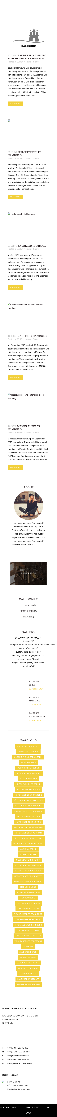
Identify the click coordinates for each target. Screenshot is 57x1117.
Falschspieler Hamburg (28, 773)
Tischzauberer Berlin (28, 903)
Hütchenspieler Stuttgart (28, 838)
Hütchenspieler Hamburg (28, 806)
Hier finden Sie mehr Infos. (19, 1089)
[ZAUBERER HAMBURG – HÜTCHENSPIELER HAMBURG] (28, 36)
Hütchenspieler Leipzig (28, 822)
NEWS (29, 1113)
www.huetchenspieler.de (18, 1059)
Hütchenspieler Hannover (28, 811)
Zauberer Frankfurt (28, 963)
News (28, 62)
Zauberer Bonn (28, 957)
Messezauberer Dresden (28, 865)
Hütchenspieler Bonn (28, 790)
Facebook (3, 1029)
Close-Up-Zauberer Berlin (28, 757)
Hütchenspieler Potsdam (28, 833)
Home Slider (27, 611)
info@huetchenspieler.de (18, 1055)
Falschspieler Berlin (28, 768)
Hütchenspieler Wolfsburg (28, 844)
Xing (15, 1029)
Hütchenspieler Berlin (28, 784)
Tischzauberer (28, 898)
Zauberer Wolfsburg (28, 985)
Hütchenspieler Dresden (28, 795)
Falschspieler (28, 763)
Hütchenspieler (28, 779)
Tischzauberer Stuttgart (28, 941)
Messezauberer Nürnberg (28, 882)
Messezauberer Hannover (28, 876)
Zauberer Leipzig (28, 974)
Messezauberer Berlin (28, 860)
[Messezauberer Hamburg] (28, 407)
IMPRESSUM (31, 1107)
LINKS (48, 1107)
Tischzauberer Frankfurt (28, 914)
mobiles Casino (28, 887)
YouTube (9, 1029)
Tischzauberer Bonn (28, 909)
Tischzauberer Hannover (28, 925)
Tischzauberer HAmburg (28, 920)
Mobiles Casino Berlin (28, 892)
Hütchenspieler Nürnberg (28, 827)
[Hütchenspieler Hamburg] (28, 133)
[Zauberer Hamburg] (28, 226)
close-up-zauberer (28, 752)
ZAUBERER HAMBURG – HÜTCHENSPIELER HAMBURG (28, 57)
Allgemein (27, 605)
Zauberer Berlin (28, 952)
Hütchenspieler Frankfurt (28, 800)
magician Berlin (28, 849)
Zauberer (28, 947)
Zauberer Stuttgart (28, 979)
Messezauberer (28, 855)
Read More (15, 103)
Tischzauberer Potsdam (28, 936)
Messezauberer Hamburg (28, 871)
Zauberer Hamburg (32, 245)
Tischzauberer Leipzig (28, 930)
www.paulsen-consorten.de (19, 1063)
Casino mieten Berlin (28, 746)
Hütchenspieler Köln (28, 817)
